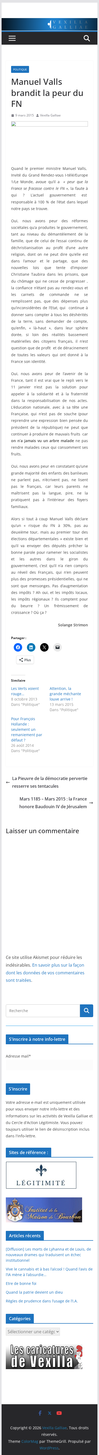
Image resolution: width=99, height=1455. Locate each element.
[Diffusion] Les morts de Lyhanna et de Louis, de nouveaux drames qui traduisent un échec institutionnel (48, 1255)
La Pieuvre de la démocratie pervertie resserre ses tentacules (49, 782)
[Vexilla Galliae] (50, 22)
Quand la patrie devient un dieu (34, 1292)
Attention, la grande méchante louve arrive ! (65, 694)
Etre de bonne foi (21, 1283)
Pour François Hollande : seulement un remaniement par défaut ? (26, 729)
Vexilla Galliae (50, 115)
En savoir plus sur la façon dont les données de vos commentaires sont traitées (45, 972)
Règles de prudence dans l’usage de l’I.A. (42, 1300)
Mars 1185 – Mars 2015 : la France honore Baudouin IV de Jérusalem (53, 803)
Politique (20, 69)
